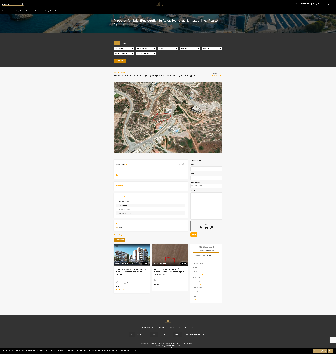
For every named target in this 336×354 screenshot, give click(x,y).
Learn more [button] (133, 350)
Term (194, 259)
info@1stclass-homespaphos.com (323, 4)
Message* (193, 190)
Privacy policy (168, 347)
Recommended (119, 239)
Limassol (122, 73)
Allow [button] (330, 351)
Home (3, 11)
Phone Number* (195, 183)
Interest (195, 267)
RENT (125, 43)
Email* (192, 173)
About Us (11, 11)
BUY (117, 43)
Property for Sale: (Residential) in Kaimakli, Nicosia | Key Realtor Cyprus (169, 270)
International (29, 11)
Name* (192, 164)
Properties (19, 11)
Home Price (196, 277)
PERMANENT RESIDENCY (173, 328)
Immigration (49, 11)
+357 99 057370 (304, 4)
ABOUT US (161, 328)
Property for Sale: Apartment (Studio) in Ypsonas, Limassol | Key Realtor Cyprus (131, 271)
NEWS (184, 328)
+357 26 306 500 (142, 334)
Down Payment (197, 288)
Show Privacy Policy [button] (320, 351)
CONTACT (191, 328)
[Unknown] (193, 186)
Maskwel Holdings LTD (173, 345)
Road (120, 227)
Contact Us (64, 11)
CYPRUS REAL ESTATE (149, 328)
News (57, 11)
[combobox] (124, 48)
